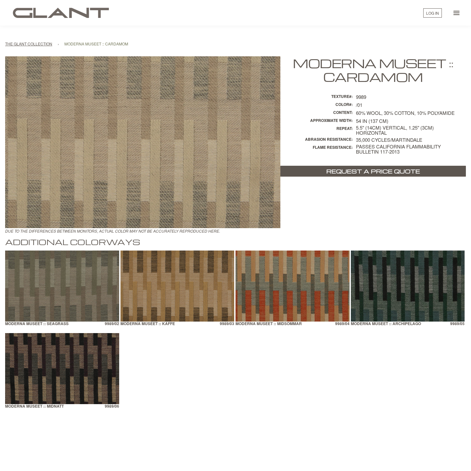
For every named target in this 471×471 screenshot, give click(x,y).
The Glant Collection (28, 43)
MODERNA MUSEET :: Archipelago (386, 324)
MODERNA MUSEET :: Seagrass (37, 324)
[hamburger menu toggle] (457, 13)
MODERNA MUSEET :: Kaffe (147, 324)
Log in (432, 13)
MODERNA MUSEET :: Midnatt (34, 406)
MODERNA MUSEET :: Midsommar (269, 324)
